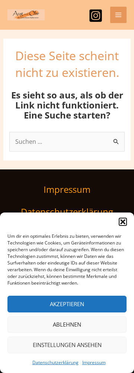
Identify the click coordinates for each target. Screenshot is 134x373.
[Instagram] (96, 16)
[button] (123, 222)
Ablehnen (67, 324)
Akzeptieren (67, 304)
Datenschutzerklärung (55, 362)
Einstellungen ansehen (67, 344)
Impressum (94, 362)
